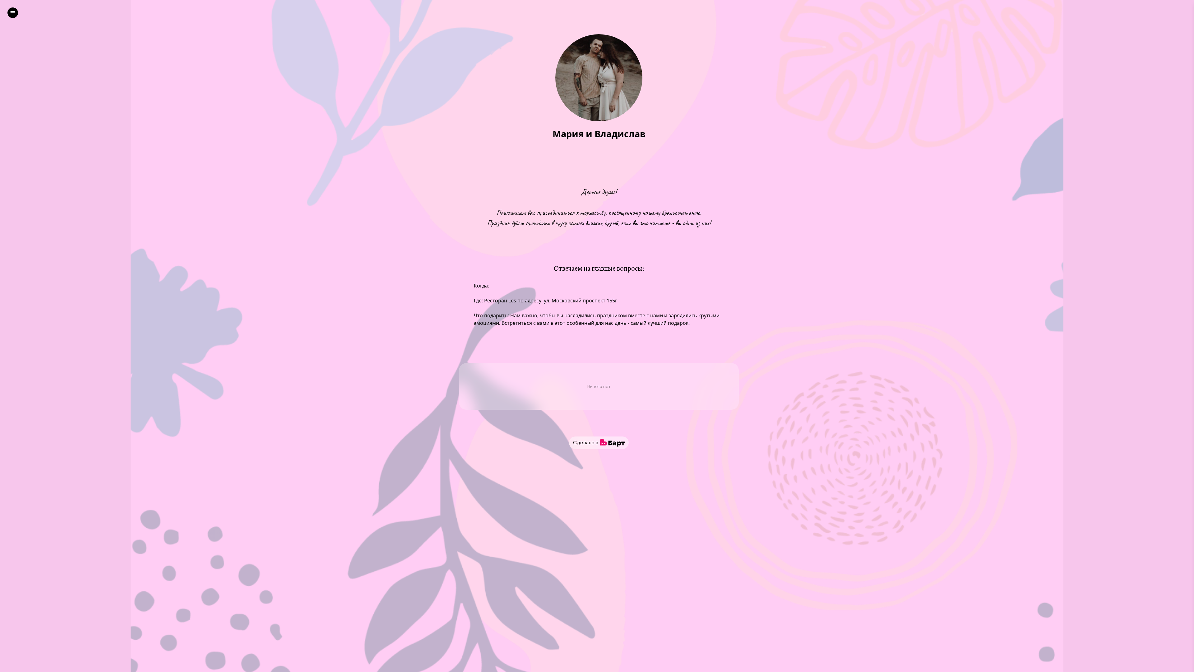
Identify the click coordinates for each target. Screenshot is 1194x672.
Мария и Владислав (599, 133)
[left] (12, 12)
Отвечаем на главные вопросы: (599, 268)
